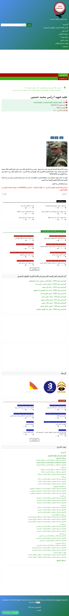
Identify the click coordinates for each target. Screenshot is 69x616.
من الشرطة (63, 496)
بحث (29, 25)
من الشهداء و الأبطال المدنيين (58, 514)
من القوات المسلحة (61, 458)
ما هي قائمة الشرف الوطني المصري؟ (55, 28)
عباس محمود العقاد (61, 415)
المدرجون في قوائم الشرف (57, 456)
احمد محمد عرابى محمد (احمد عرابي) (56, 407)
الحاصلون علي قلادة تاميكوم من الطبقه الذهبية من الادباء (52, 481)
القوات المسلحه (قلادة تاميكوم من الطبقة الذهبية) (48, 102)
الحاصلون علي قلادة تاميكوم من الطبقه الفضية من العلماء (52, 474)
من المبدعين (63, 524)
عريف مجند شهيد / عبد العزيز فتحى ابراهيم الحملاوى (53, 246)
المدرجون (65, 31)
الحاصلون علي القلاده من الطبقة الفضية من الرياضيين (53, 540)
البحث (39, 610)
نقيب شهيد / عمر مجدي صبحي (26, 263)
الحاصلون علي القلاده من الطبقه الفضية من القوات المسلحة (51, 464)
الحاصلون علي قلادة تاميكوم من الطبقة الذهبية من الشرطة (51, 500)
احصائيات (65, 46)
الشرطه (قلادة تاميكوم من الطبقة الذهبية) (58, 236)
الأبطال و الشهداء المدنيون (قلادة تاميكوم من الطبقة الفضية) (21, 252)
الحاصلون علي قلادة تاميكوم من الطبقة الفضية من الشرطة (51, 502)
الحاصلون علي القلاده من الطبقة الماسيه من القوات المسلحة (51, 460)
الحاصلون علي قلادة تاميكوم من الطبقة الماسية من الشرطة (51, 498)
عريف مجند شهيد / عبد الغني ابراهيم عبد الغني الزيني (53, 263)
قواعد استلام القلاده (61, 43)
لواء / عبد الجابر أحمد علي (27, 205)
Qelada (58, 600)
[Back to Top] (3, 613)
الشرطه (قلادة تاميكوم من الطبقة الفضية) (25, 260)
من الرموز (63, 505)
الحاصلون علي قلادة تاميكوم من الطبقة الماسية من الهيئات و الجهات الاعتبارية (47, 554)
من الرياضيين (62, 533)
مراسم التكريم (63, 34)
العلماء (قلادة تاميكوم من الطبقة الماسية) (25, 405)
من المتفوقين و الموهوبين (59, 486)
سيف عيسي (31, 246)
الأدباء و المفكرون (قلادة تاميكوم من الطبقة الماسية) (56, 413)
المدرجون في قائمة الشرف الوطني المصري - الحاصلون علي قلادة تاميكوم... (51, 433)
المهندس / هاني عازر (61, 424)
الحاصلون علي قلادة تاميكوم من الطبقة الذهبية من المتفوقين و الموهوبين (48, 490)
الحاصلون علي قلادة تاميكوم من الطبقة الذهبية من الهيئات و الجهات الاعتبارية (47, 557)
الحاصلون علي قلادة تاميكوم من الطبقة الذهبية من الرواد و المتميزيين (49, 547)
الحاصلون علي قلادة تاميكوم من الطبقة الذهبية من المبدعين (51, 528)
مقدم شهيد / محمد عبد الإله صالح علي (24, 238)
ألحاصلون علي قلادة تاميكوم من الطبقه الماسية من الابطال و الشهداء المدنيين (47, 517)
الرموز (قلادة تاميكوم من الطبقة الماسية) (58, 405)
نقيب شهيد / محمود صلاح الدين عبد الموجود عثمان (54, 211)
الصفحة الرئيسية (30, 424)
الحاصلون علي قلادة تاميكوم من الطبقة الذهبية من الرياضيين (51, 538)
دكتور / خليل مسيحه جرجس (59, 254)
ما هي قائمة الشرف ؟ (28, 432)
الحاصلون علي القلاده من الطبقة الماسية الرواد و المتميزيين (51, 545)
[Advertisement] (34, 61)
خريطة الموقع (61, 560)
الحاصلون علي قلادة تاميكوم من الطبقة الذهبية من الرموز (52, 509)
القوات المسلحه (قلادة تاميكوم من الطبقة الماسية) (56, 244)
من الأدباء (63, 477)
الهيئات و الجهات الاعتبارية (59, 552)
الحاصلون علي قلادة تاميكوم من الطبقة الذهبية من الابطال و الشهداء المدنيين (47, 519)
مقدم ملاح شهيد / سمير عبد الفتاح (25, 211)
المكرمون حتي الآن (34, 607)
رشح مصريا (64, 37)
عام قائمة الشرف (30, 422)
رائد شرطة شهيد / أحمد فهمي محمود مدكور (55, 238)
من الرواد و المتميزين (60, 543)
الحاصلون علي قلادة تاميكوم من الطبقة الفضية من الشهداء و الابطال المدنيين (47, 521)
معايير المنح (64, 40)
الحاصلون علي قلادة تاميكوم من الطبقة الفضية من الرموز (52, 512)
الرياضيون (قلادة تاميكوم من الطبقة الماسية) (24, 244)
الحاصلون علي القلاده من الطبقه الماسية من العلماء (53, 469)
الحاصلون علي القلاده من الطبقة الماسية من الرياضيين (52, 535)
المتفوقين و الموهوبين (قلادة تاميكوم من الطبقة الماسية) (55, 422)
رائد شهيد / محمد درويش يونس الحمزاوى (56, 205)
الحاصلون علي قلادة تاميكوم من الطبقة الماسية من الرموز (51, 507)
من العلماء (63, 467)
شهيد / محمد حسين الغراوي (27, 254)
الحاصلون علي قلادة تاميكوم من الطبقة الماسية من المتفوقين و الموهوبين (48, 488)
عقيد (52, 137)
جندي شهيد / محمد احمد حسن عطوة (57, 217)
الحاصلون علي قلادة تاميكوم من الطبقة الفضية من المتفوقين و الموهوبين (48, 493)
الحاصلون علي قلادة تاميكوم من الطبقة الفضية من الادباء (52, 483)
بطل (56, 137)
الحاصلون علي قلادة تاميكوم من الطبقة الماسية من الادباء (52, 479)
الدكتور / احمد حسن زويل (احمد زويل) (24, 407)
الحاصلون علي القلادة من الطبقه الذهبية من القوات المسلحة (51, 462)
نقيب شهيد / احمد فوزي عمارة (26, 217)
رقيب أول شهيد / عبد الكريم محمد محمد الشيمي (22, 415)
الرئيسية (65, 24)
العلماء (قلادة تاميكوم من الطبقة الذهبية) (58, 252)
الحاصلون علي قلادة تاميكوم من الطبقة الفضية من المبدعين (51, 531)
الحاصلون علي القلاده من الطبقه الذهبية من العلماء (53, 472)
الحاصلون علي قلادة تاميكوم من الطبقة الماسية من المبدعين (51, 526)
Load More (34, 269)
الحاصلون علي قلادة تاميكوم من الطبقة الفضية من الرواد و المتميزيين (49, 550)
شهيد (61, 137)
